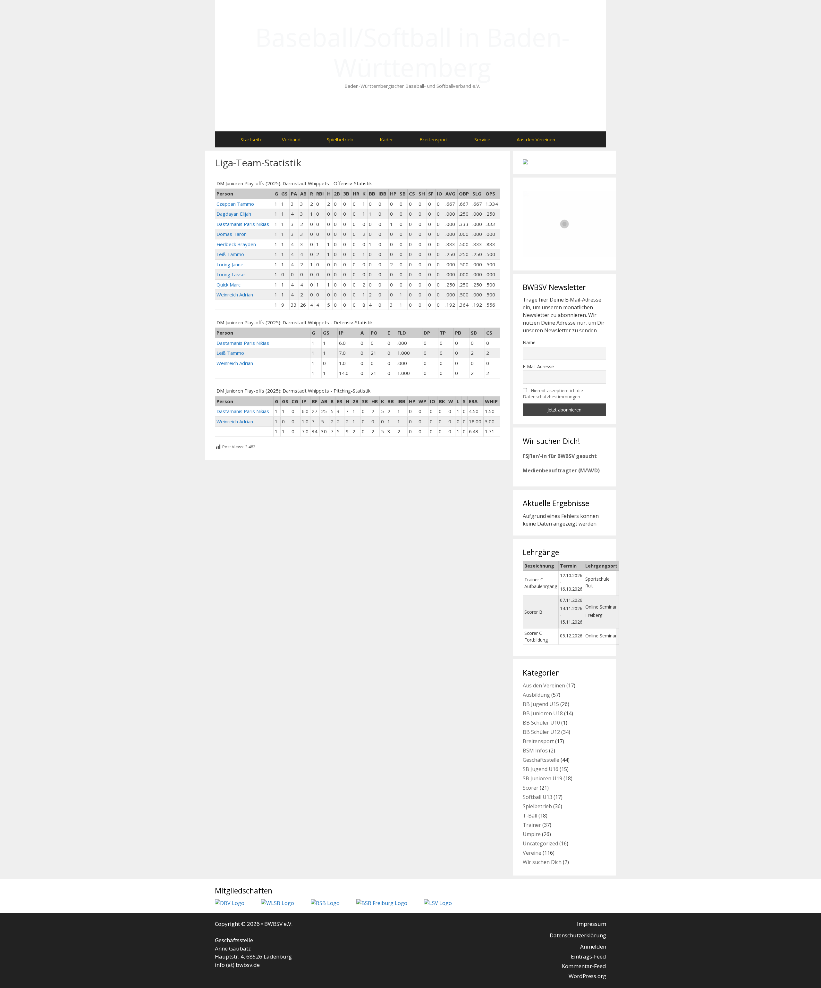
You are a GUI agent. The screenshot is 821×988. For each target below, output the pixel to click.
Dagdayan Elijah (233, 214)
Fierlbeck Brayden (236, 244)
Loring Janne (229, 264)
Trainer (532, 824)
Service (482, 139)
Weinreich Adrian (234, 294)
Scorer (530, 787)
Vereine (532, 852)
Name (529, 342)
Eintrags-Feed (588, 956)
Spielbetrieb (340, 139)
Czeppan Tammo (235, 204)
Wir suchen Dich (542, 862)
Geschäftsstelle (541, 759)
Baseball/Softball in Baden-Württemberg (412, 52)
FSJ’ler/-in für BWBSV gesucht (560, 456)
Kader (386, 139)
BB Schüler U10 (541, 722)
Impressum (591, 923)
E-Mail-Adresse (538, 366)
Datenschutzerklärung (578, 935)
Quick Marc (228, 284)
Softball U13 (537, 797)
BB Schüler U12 (541, 731)
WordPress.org (587, 976)
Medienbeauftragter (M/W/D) (561, 470)
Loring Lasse (230, 274)
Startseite (252, 139)
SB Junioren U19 (542, 778)
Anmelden (593, 946)
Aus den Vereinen (536, 139)
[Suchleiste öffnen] (577, 139)
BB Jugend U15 (541, 704)
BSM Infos (535, 750)
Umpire (532, 834)
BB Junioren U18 (543, 713)
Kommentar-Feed (584, 966)
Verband (291, 139)
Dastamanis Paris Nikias (242, 224)
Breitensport (433, 139)
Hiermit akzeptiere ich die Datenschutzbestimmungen (553, 393)
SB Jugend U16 (540, 769)
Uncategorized (540, 843)
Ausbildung (536, 694)
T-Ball (530, 815)
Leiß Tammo (230, 254)
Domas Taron (231, 234)
